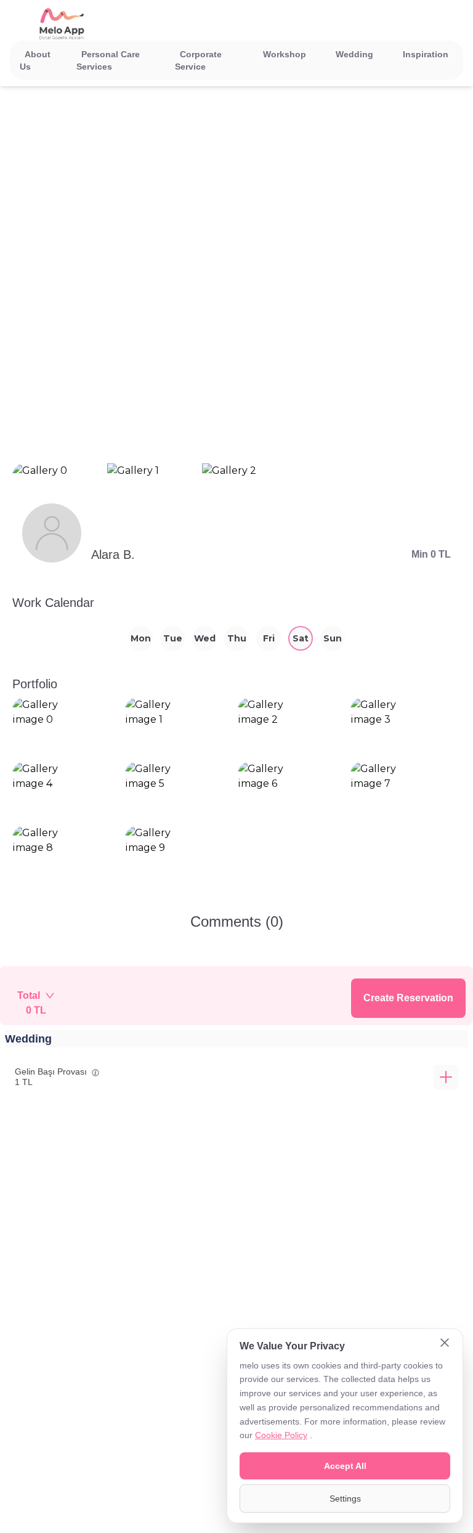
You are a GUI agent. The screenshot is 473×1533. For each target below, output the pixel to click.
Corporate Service (198, 60)
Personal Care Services (108, 60)
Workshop (284, 54)
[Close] (444, 1343)
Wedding (354, 54)
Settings (345, 1498)
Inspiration (425, 54)
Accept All (345, 1466)
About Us (35, 60)
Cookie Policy (281, 1435)
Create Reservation (408, 998)
